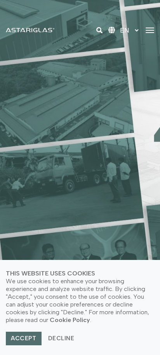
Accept (23, 338)
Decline (61, 338)
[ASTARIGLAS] (30, 30)
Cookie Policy (70, 320)
